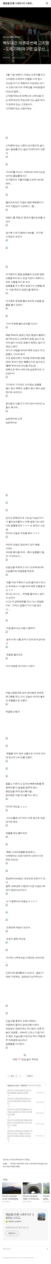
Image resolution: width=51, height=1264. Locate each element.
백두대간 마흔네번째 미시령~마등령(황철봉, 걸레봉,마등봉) (19, 1091)
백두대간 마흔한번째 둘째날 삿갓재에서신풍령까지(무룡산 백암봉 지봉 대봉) (19, 1111)
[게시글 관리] (20, 1076)
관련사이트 (7, 1249)
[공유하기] (16, 1076)
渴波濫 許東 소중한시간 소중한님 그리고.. (18, 3)
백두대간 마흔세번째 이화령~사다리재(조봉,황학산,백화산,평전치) (19, 1101)
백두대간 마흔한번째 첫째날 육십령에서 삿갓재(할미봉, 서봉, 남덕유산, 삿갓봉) (19, 1122)
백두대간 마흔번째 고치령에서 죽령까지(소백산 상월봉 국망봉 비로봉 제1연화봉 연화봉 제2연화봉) (19, 1134)
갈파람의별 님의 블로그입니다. (17, 1227)
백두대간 (24, 1085)
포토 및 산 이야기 (13, 1085)
